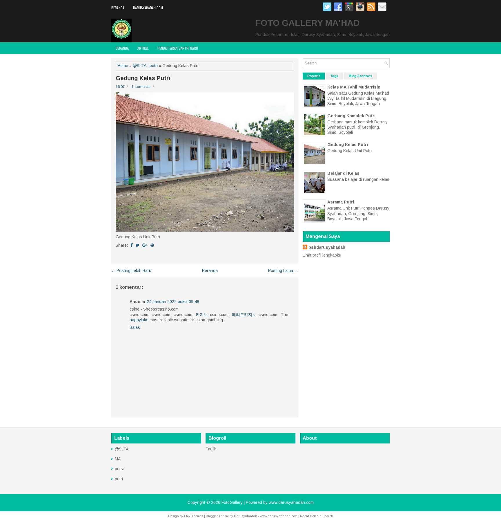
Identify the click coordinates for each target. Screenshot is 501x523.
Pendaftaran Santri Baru (177, 48)
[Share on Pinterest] (152, 245)
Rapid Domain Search (316, 516)
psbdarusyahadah (326, 247)
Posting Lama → (283, 270)
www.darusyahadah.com (291, 502)
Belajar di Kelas (343, 173)
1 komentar (141, 86)
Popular (313, 76)
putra (119, 468)
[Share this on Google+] (145, 245)
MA (118, 459)
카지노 (202, 314)
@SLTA (139, 65)
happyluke (139, 320)
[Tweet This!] (137, 245)
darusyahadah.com (148, 7)
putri (154, 65)
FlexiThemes (193, 516)
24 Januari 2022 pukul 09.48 (173, 301)
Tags (334, 76)
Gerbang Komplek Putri (351, 115)
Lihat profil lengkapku (322, 255)
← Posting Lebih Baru (131, 270)
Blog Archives (360, 76)
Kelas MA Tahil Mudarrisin (353, 87)
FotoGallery (232, 502)
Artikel (143, 48)
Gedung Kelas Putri (143, 78)
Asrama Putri (340, 202)
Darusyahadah (245, 516)
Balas (135, 327)
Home (122, 65)
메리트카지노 (244, 314)
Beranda (117, 7)
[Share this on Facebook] (131, 245)
